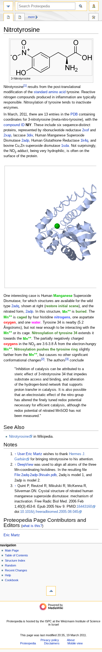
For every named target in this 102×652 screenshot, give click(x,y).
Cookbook (11, 580)
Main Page (12, 550)
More (31, 17)
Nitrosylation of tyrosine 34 (54, 333)
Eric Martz (12, 535)
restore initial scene (62, 306)
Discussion (19, 17)
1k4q (84, 140)
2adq (15, 306)
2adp (25, 140)
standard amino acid (50, 92)
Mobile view (75, 643)
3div (30, 135)
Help (8, 575)
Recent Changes (16, 570)
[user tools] (93, 6)
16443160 (84, 506)
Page (8, 17)
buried (81, 312)
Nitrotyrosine (19, 436)
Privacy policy (50, 640)
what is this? (32, 526)
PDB (74, 114)
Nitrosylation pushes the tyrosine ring (46, 349)
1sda (65, 146)
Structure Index (15, 560)
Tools (93, 17)
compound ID (14, 125)
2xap (7, 135)
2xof (85, 130)
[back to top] (51, 591)
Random (10, 565)
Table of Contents (16, 555)
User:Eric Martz (29, 454)
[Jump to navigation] (8, 6)
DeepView (25, 465)
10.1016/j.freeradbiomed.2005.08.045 (49, 512)
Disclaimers (52, 643)
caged (22, 317)
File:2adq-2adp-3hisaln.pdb (35, 475)
